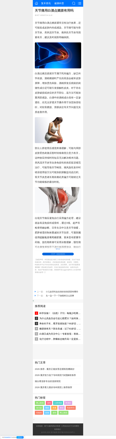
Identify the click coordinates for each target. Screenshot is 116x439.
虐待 (54, 413)
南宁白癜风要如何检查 (52, 426)
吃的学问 (71, 408)
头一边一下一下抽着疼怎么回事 (60, 296)
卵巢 (54, 408)
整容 (62, 408)
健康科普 (59, 3)
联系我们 (57, 429)
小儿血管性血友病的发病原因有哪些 (62, 292)
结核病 (39, 413)
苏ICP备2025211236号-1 (66, 432)
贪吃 (49, 403)
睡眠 (47, 408)
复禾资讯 (46, 3)
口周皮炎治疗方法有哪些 (70, 426)
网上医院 (40, 403)
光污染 (39, 408)
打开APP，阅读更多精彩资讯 (58, 254)
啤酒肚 (68, 403)
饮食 (47, 413)
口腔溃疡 (58, 403)
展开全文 (58, 249)
